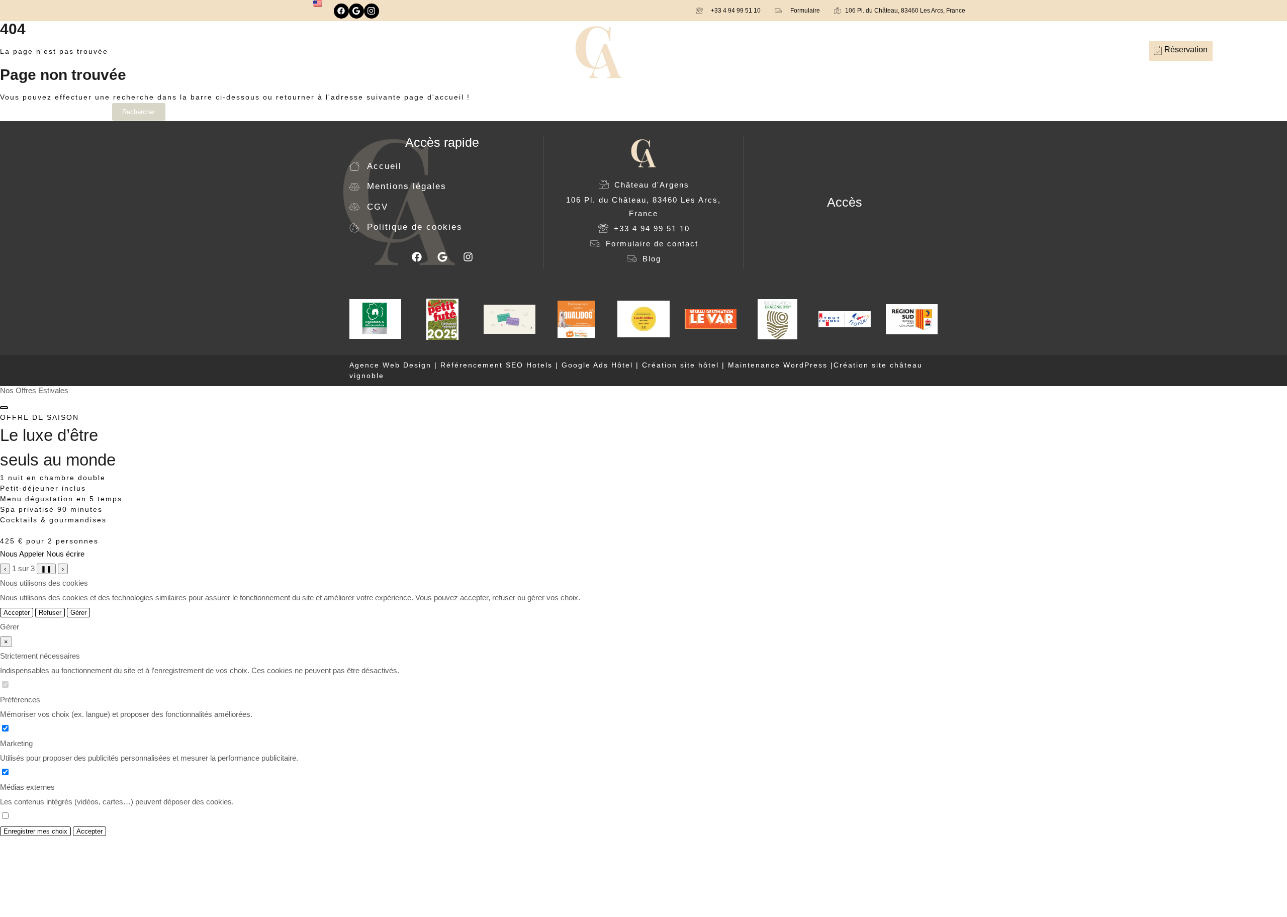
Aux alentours (833, 51)
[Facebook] (341, 11)
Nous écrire (65, 553)
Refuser (50, 612)
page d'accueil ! (437, 97)
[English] (318, 4)
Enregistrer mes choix (35, 831)
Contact (880, 51)
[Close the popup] (4, 407)
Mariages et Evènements (705, 51)
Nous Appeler (22, 553)
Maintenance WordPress (778, 365)
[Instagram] (371, 11)
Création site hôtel (680, 365)
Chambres (351, 51)
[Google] (356, 11)
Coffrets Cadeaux (505, 51)
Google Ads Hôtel (597, 365)
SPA (456, 51)
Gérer (78, 612)
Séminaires (779, 51)
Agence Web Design (391, 365)
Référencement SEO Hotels (496, 365)
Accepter (17, 612)
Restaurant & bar (409, 51)
